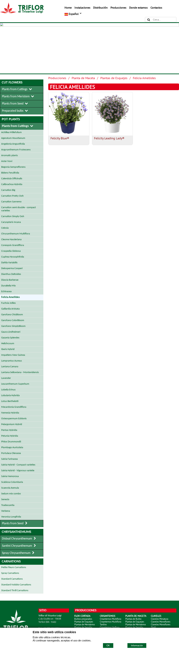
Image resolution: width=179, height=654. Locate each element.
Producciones (118, 7)
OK (108, 645)
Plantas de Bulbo (133, 618)
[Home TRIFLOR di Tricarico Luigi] (22, 12)
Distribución (100, 7)
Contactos (156, 7)
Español (73, 14)
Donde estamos (138, 7)
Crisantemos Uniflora (109, 627)
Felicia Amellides (144, 78)
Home (68, 7)
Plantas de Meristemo (84, 624)
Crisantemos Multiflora (110, 618)
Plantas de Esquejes (113, 78)
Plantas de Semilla (83, 627)
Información (137, 645)
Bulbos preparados (83, 618)
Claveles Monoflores (160, 621)
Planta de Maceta (83, 78)
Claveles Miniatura (159, 618)
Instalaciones (82, 7)
